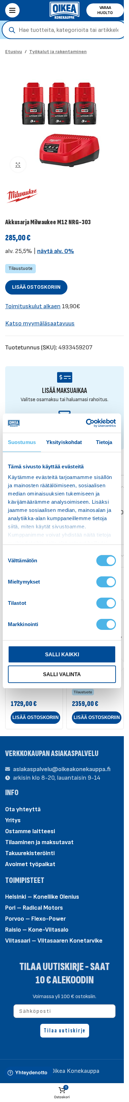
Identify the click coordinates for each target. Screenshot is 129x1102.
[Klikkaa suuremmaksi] (18, 164)
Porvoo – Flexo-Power (35, 918)
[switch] (106, 581)
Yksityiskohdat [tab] (64, 442)
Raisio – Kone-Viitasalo (36, 929)
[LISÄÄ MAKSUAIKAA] (64, 377)
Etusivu (13, 52)
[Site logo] (65, 9)
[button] (35, 717)
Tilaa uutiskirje (65, 1030)
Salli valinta (62, 674)
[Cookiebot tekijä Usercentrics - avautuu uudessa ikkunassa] (87, 423)
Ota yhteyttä (23, 809)
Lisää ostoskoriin (36, 287)
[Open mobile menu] (12, 10)
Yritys (13, 820)
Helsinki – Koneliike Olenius (42, 896)
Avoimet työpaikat (30, 864)
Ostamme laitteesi (30, 831)
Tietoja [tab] (104, 442)
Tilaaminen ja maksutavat (39, 842)
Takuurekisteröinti (30, 853)
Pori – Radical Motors (34, 907)
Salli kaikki (62, 654)
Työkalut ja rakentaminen (58, 52)
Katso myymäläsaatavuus (40, 323)
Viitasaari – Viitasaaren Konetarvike (54, 940)
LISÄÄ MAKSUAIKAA (64, 390)
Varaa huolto (105, 10)
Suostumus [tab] (22, 442)
